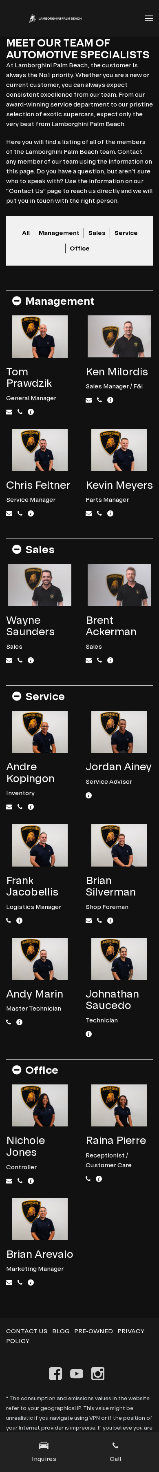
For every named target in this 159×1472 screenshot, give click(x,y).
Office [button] (41, 1070)
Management (59, 232)
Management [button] (60, 301)
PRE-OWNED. (94, 1331)
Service (126, 232)
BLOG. (61, 1331)
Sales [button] (39, 549)
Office (80, 248)
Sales (97, 232)
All (26, 232)
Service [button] (45, 696)
